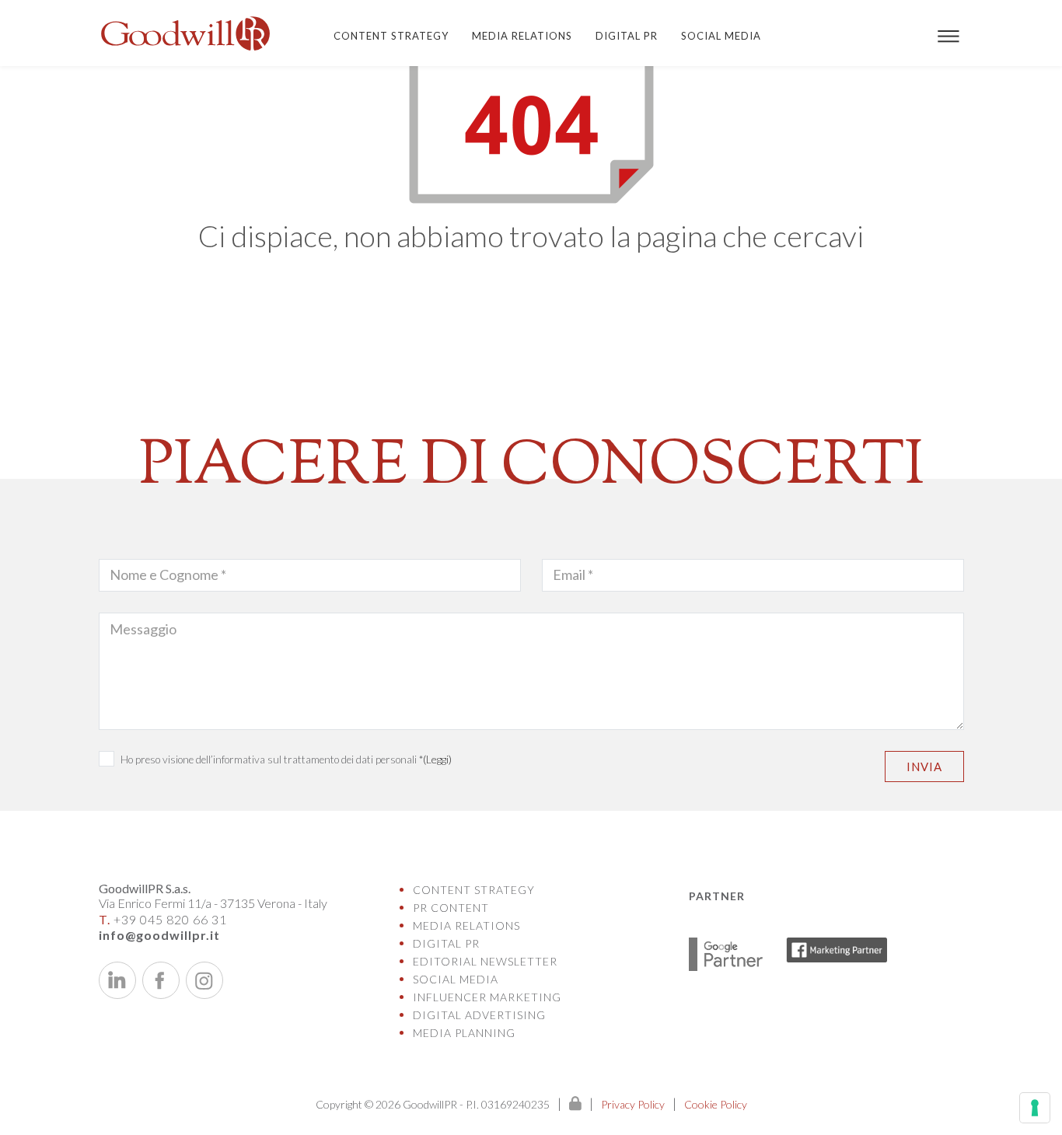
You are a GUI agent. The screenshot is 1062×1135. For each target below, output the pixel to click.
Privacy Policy (633, 1104)
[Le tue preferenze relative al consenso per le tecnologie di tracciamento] (1035, 1108)
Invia (924, 767)
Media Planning (464, 1032)
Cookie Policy (715, 1104)
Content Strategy (391, 36)
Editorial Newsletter (485, 961)
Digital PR (627, 36)
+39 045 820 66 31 (163, 919)
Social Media (721, 36)
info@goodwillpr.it (159, 934)
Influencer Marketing (487, 997)
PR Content (451, 907)
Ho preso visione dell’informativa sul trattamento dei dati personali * (286, 759)
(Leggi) (437, 759)
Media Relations (522, 36)
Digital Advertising (479, 1015)
